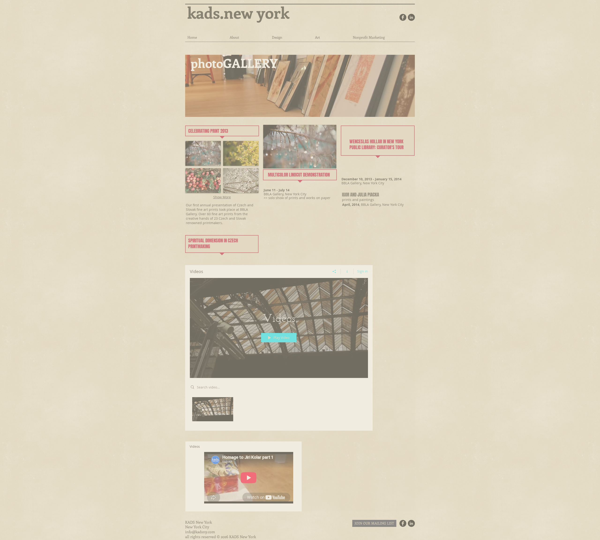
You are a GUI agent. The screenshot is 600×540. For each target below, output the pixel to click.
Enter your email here (282, 497)
